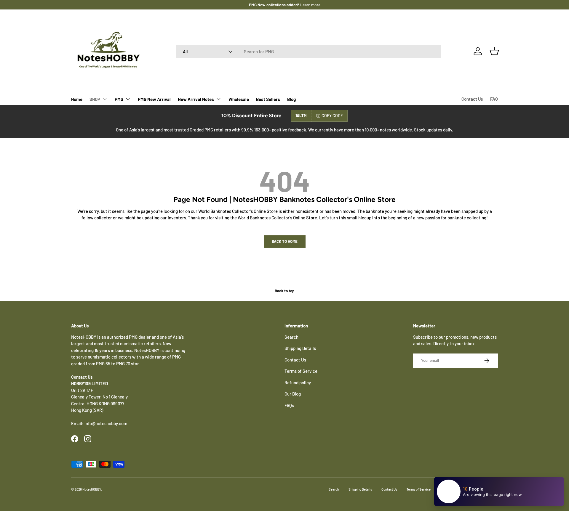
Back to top (284, 290)
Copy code (332, 115)
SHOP (94, 99)
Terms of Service (300, 371)
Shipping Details (300, 348)
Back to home (285, 241)
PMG (119, 99)
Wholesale (238, 99)
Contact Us (472, 99)
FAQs (289, 405)
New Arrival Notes (196, 99)
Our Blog (292, 393)
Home (76, 99)
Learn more (310, 4)
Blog (291, 99)
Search (291, 337)
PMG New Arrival (154, 99)
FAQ (494, 99)
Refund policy (297, 382)
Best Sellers (268, 99)
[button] (494, 51)
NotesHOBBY (91, 489)
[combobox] (308, 51)
